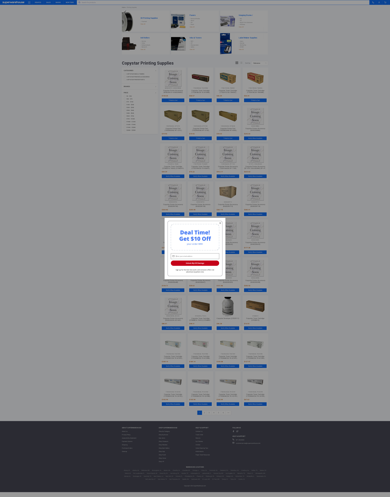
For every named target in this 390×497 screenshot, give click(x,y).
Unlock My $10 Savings (195, 263)
